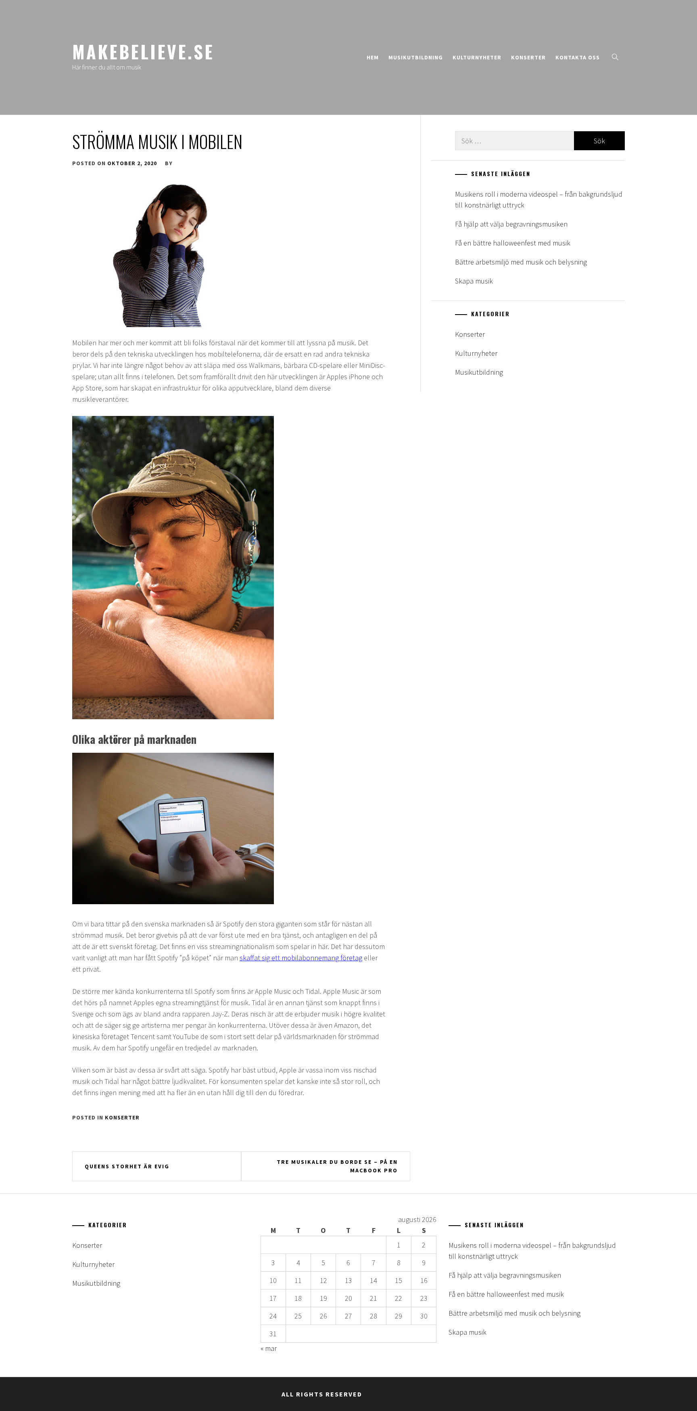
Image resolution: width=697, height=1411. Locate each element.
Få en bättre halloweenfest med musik (512, 243)
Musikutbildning (415, 57)
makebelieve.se (143, 51)
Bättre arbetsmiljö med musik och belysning (521, 262)
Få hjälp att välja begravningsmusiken (511, 224)
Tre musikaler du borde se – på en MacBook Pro (337, 1166)
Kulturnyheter (477, 57)
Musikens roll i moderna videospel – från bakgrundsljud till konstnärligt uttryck (538, 199)
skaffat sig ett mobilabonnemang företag (301, 957)
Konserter (528, 57)
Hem (373, 57)
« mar (269, 1348)
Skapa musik (474, 281)
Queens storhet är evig (127, 1166)
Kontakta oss (577, 57)
